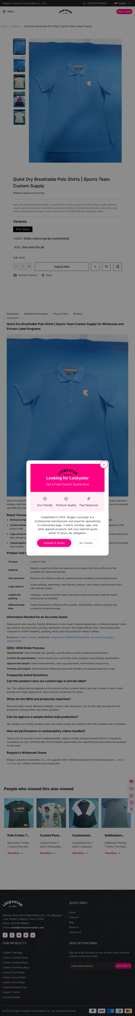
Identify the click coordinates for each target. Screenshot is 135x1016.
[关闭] (104, 464)
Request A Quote (54, 543)
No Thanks (86, 543)
